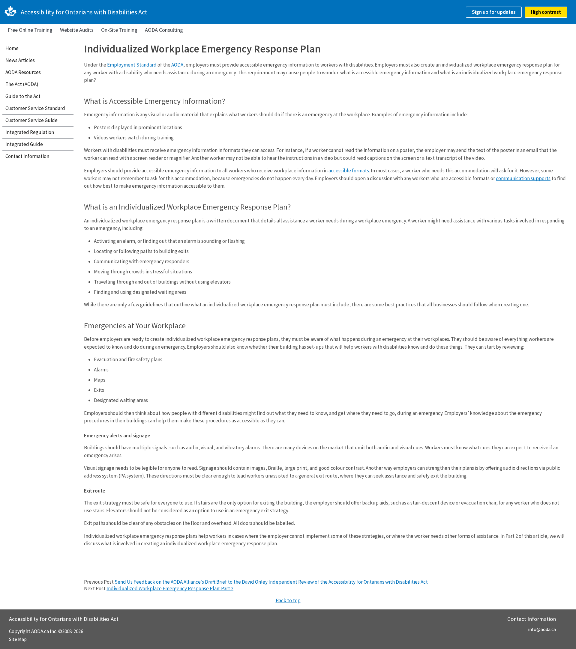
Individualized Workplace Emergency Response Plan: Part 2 (169, 588)
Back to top (288, 600)
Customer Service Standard (35, 108)
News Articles (20, 60)
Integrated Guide (24, 144)
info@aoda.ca (542, 629)
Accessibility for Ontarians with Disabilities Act (84, 12)
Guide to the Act (22, 96)
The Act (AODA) (21, 84)
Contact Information (27, 156)
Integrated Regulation (29, 132)
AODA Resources (23, 72)
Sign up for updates (494, 12)
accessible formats (348, 170)
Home (12, 48)
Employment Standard (132, 64)
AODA (177, 64)
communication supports (523, 178)
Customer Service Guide (31, 120)
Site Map (18, 639)
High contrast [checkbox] (546, 12)
